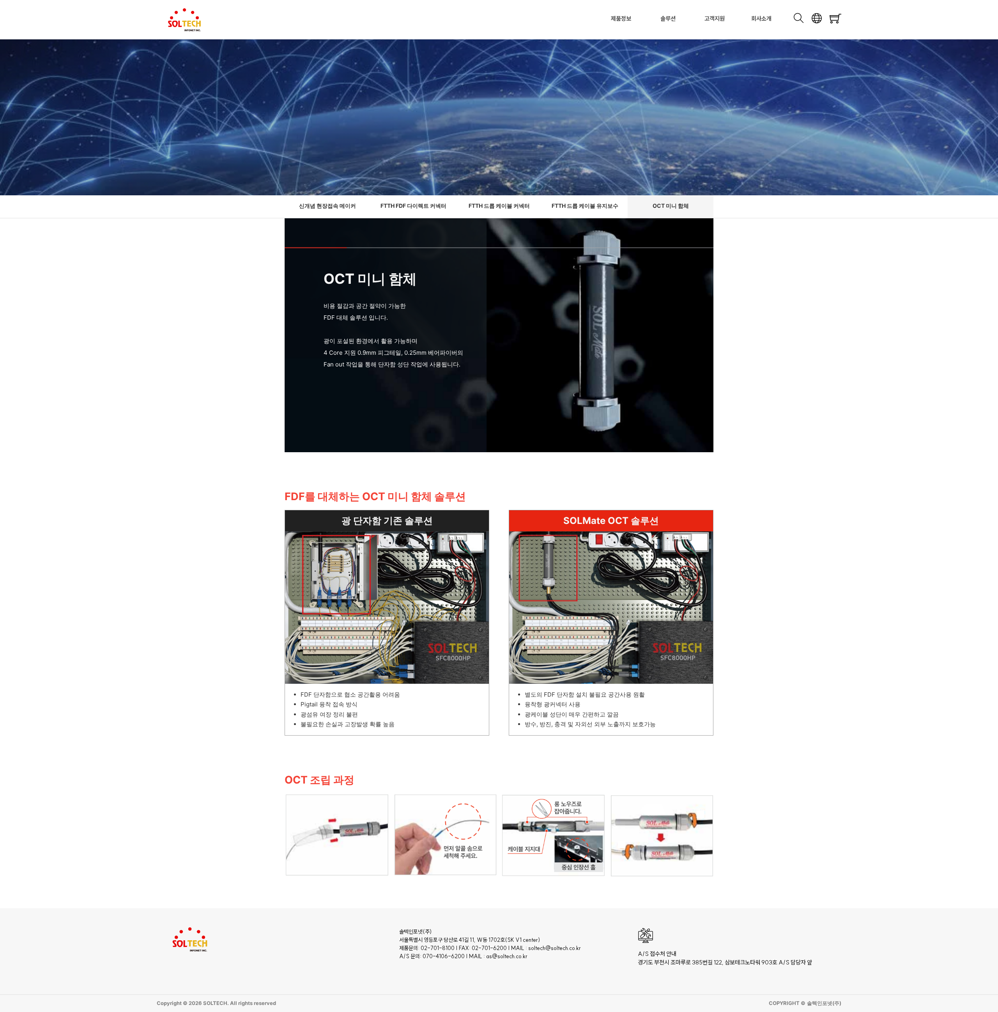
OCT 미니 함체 (671, 205)
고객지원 (714, 18)
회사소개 (761, 18)
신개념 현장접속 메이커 (327, 205)
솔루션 (668, 18)
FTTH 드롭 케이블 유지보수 (585, 205)
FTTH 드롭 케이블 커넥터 (499, 205)
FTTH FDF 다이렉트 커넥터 (413, 205)
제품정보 (621, 18)
